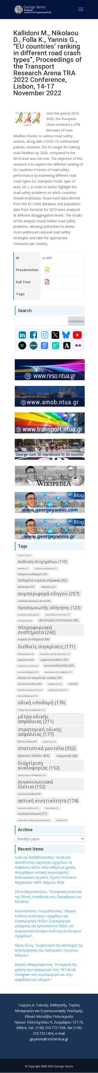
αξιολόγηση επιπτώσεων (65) (58, 620)
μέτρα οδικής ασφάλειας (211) (36, 718)
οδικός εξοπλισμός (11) (28, 695)
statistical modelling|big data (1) (34, 820)
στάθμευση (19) (55, 684)
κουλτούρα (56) (26, 586)
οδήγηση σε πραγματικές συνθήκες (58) (39, 677)
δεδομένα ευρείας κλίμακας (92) (42, 580)
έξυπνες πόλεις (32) (27, 741)
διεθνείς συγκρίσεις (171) (46, 646)
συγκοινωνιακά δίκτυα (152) (35, 784)
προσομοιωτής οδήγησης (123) (49, 607)
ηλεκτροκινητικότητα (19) (58, 614)
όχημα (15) (61, 820)
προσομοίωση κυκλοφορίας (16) (32, 775)
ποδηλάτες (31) (48, 586)
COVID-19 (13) (24, 555)
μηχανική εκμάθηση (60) (54, 659)
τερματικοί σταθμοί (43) (29, 793)
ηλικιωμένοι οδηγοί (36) (29, 683)
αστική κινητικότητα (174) (48, 800)
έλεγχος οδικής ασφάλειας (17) (31, 710)
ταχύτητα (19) (49, 741)
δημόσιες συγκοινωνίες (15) (30, 689)
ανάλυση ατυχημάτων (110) (42, 561)
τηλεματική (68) (66, 756)
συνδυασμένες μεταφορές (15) (58, 672)
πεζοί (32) (73, 683)
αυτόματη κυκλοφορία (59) (32, 574)
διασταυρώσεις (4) (26, 654)
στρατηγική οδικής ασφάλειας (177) (40, 731)
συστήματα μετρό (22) (28, 665)
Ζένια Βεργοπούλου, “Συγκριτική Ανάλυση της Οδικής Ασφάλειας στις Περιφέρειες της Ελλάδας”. (48, 896)
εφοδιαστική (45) (26, 659)
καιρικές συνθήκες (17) (28, 808)
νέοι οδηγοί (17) (52, 808)
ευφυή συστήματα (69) (33, 639)
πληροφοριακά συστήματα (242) (37, 629)
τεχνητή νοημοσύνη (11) (45, 568)
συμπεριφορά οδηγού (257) (48, 593)
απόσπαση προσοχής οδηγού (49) (34, 600)
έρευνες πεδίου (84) (33, 755)
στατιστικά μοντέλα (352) (47, 748)
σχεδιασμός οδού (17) (58, 689)
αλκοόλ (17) (23, 568)
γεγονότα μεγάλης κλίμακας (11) (54, 654)
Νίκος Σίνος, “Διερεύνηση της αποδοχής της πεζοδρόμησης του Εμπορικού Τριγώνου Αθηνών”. (49, 950)
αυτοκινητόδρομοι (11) (28, 672)
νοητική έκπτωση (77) (32, 814)
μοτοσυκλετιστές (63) (59, 665)
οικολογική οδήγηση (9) (28, 614)
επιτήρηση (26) (25, 620)
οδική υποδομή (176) (41, 702)
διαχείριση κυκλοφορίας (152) (39, 765)
